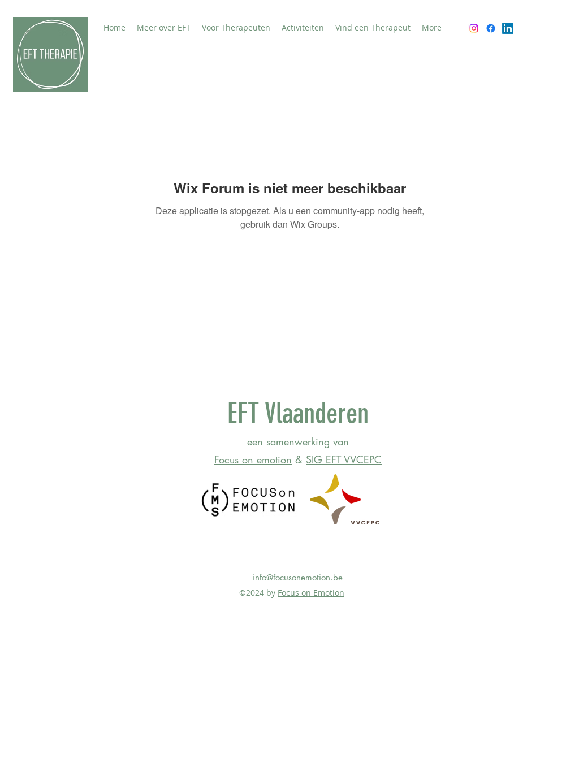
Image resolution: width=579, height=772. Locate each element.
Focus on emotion (253, 459)
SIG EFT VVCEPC (344, 459)
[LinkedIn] (507, 28)
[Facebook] (490, 28)
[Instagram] (473, 28)
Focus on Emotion (311, 592)
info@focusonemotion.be (298, 577)
